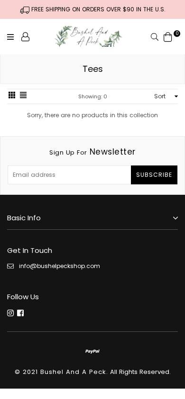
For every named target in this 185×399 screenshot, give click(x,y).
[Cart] (168, 36)
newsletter (92, 151)
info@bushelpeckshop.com (59, 266)
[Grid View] (12, 96)
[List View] (23, 96)
